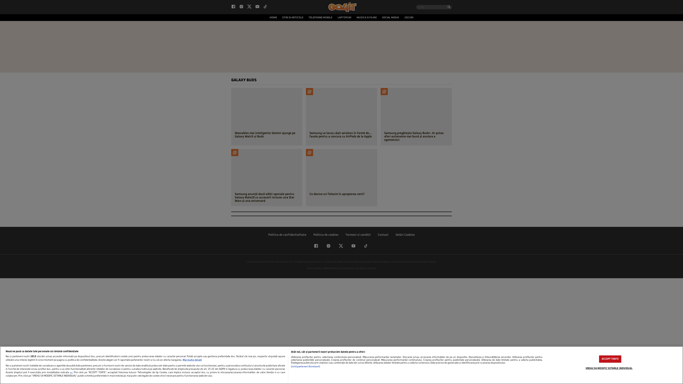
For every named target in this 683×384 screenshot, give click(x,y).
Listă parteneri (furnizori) (305, 367)
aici (71, 373)
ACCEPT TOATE (610, 359)
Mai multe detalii (192, 360)
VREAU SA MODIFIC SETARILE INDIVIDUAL (609, 368)
